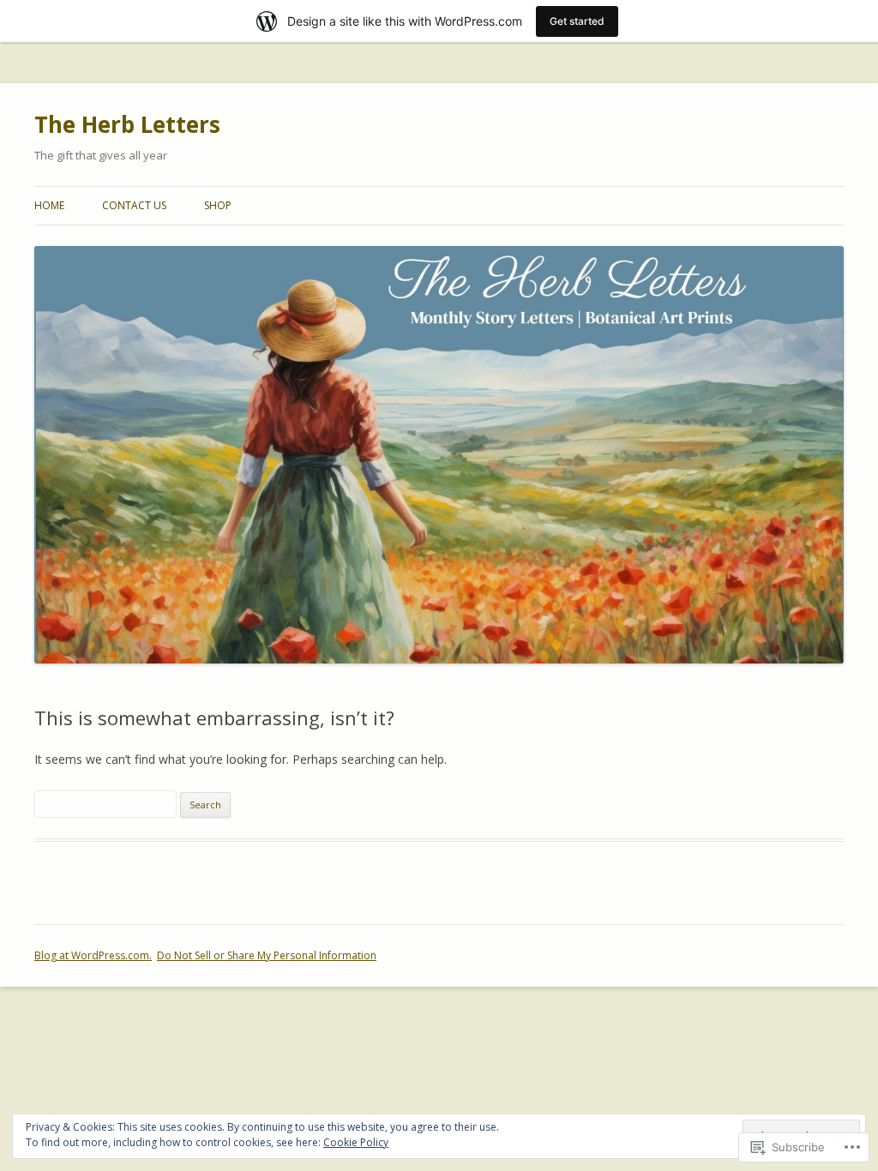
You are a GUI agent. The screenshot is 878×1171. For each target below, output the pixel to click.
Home (49, 205)
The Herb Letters (127, 124)
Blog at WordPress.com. (93, 955)
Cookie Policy (355, 1142)
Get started (577, 21)
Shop (218, 205)
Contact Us (134, 205)
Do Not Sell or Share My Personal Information (266, 955)
